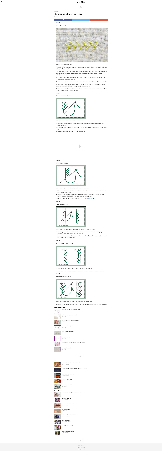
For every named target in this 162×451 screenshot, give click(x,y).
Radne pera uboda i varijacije (68, 331)
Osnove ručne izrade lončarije (68, 403)
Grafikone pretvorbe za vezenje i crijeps (70, 320)
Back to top (81, 445)
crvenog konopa (91, 198)
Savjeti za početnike (66, 420)
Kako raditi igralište (66, 336)
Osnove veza (56, 11)
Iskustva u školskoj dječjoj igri (68, 431)
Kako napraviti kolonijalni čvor (68, 326)
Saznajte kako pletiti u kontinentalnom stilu (71, 362)
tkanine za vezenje (62, 125)
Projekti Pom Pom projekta (67, 425)
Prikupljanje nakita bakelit (67, 379)
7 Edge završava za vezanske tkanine (70, 314)
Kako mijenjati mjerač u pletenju (68, 373)
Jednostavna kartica (66, 409)
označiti (62, 77)
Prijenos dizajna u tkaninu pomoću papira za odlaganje (73, 342)
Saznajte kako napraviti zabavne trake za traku (72, 392)
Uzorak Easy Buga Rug (66, 398)
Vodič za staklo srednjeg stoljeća (69, 414)
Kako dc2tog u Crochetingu (67, 384)
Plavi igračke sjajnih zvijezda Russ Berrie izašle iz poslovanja (74, 368)
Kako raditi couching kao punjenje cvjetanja (71, 309)
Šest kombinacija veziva (67, 347)
